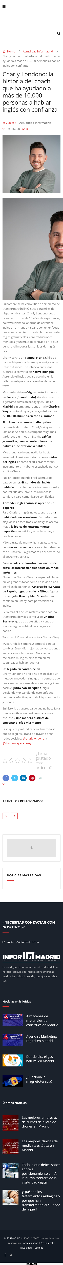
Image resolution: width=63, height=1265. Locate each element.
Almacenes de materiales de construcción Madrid (42, 1020)
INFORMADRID (12, 1238)
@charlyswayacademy (17, 743)
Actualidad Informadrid (38, 51)
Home (10, 51)
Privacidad (26, 1247)
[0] (4, 129)
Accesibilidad (30, 1243)
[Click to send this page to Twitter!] (14, 778)
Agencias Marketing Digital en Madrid (41, 1038)
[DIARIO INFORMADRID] (31, 20)
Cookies (38, 1247)
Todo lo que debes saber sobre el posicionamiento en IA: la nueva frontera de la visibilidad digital (41, 1173)
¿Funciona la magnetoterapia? (39, 1079)
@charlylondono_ (34, 738)
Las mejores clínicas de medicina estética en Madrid (40, 1145)
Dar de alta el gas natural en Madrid (40, 1058)
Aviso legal (47, 1243)
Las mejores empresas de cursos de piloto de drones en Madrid (39, 1122)
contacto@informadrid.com (23, 942)
